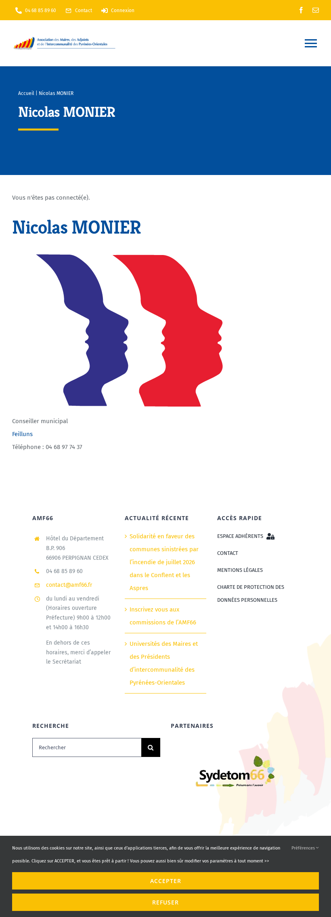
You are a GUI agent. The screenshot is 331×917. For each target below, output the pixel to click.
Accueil (26, 93)
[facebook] (301, 10)
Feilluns (22, 434)
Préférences (303, 848)
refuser (165, 902)
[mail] (315, 10)
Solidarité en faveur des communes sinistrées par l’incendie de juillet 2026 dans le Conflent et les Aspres (164, 562)
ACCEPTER (165, 881)
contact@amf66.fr (69, 585)
